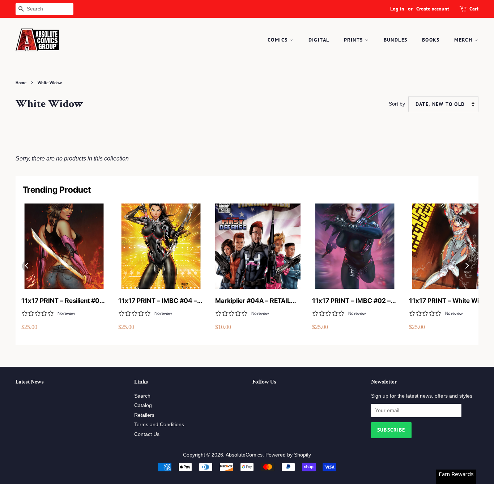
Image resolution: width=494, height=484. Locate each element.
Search (142, 396)
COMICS (279, 40)
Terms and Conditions (159, 424)
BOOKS (431, 40)
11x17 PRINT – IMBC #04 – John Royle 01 (157, 301)
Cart (473, 8)
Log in (397, 8)
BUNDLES (396, 40)
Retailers (144, 415)
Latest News (30, 381)
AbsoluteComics (244, 455)
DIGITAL (318, 40)
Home (21, 82)
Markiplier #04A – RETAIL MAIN (253, 301)
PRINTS (354, 40)
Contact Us (146, 434)
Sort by (397, 104)
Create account (432, 8)
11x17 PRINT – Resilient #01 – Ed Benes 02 (62, 301)
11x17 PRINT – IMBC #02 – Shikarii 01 (351, 301)
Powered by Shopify (288, 455)
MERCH (464, 40)
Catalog (143, 405)
